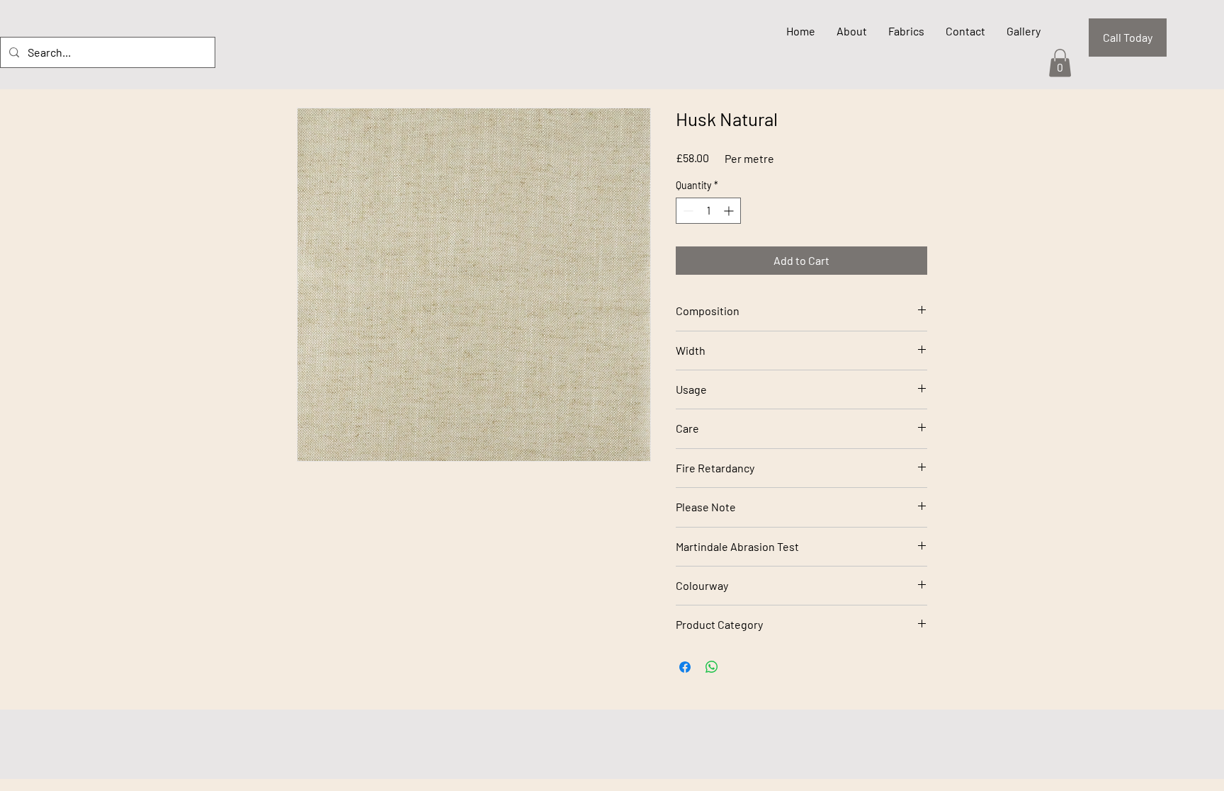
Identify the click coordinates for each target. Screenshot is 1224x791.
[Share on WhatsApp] (711, 667)
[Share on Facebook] (684, 667)
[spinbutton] (708, 210)
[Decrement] (687, 210)
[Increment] (730, 210)
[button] (1060, 62)
